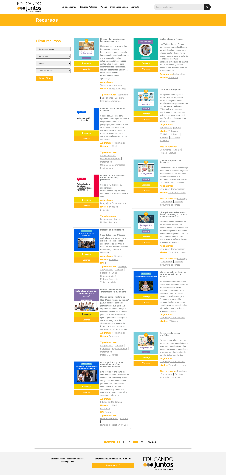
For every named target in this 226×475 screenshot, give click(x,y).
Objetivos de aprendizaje (112, 165)
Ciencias (118, 256)
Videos (103, 7)
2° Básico (105, 210)
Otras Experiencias (119, 7)
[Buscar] (207, 7)
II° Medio (164, 137)
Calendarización (108, 155)
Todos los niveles (117, 88)
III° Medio (113, 146)
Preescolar (114, 336)
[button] (86, 314)
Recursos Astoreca (88, 7)
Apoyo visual (106, 269)
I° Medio (175, 134)
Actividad (122, 266)
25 (143, 441)
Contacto (135, 7)
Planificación (106, 168)
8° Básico (164, 134)
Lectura (172, 153)
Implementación (108, 276)
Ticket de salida (108, 282)
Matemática (179, 74)
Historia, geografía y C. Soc (114, 424)
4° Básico (173, 77)
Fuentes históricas (109, 418)
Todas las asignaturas (111, 85)
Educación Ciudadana (111, 402)
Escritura (119, 97)
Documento (107, 97)
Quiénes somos (69, 7)
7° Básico (173, 131)
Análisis (177, 149)
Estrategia (123, 94)
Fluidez (163, 153)
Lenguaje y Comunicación (113, 203)
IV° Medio (164, 140)
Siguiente (152, 442)
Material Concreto (109, 279)
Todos (107, 412)
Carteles (119, 345)
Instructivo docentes (110, 101)
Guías (114, 272)
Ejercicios (105, 272)
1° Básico (113, 206)
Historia (124, 418)
